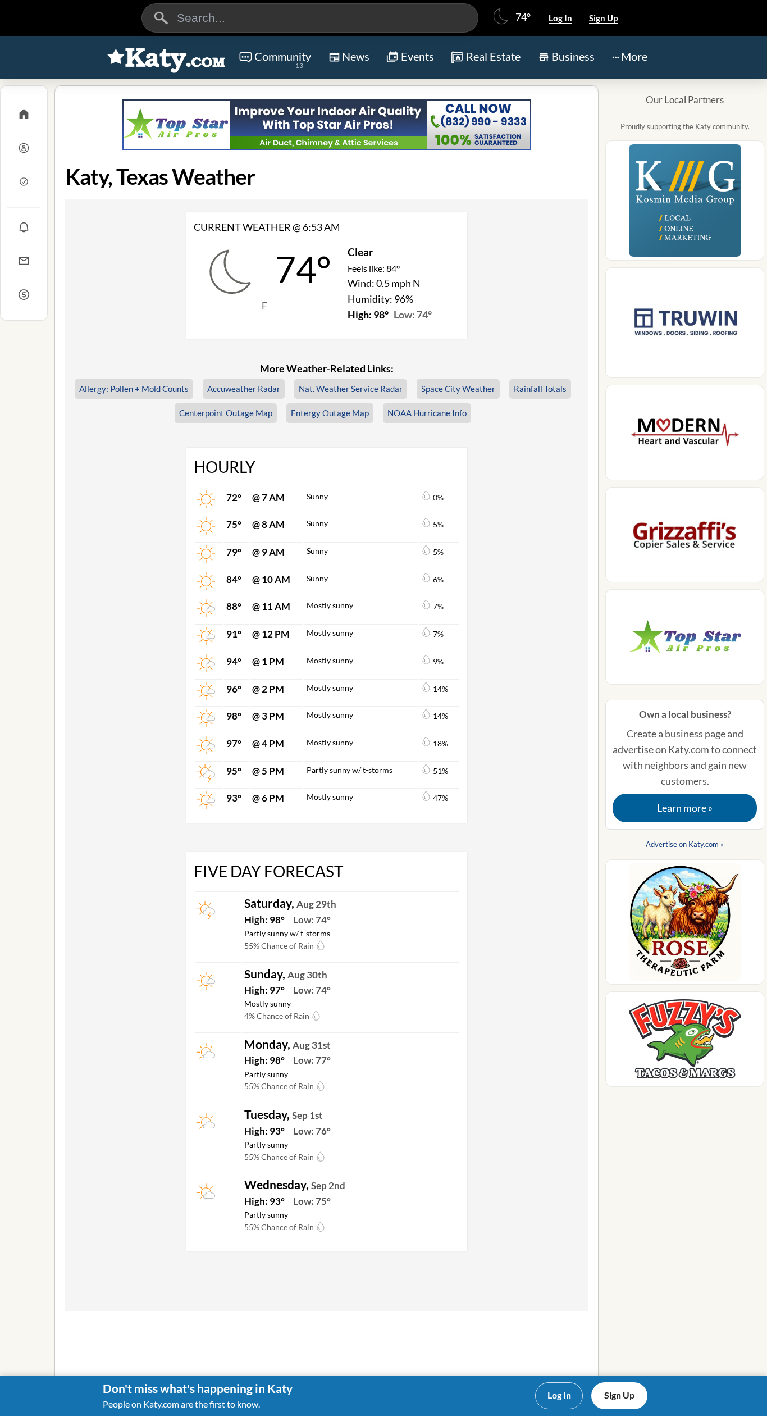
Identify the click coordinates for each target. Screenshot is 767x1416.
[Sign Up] (23, 181)
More (634, 56)
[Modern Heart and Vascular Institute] (684, 436)
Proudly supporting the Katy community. (685, 126)
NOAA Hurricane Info (427, 413)
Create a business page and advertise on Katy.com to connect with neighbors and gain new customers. (685, 761)
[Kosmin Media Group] (684, 203)
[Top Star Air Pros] (326, 125)
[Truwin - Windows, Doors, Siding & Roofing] (684, 326)
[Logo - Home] (166, 58)
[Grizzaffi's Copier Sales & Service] (684, 538)
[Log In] (23, 147)
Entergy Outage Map (330, 413)
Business (573, 56)
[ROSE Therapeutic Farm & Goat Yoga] (684, 925)
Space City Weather (458, 389)
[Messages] (23, 260)
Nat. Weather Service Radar (351, 389)
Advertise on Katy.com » (685, 844)
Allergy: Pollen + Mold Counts (134, 389)
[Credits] (23, 294)
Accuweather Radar (243, 389)
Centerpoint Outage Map (225, 413)
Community (282, 59)
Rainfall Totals (540, 389)
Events (417, 56)
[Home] (23, 114)
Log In (560, 18)
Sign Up (603, 18)
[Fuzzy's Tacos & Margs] (684, 1042)
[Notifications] (23, 227)
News (355, 56)
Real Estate (493, 56)
